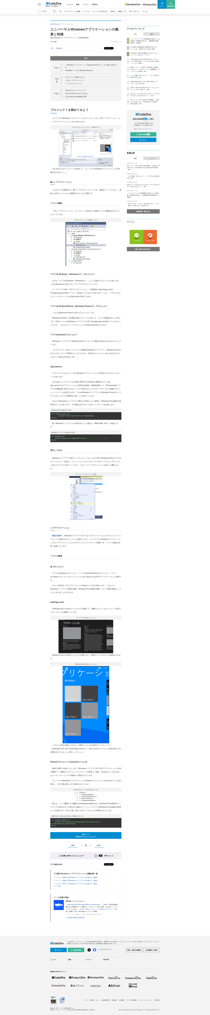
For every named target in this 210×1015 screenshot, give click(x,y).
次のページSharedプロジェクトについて (86, 835)
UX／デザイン (134, 11)
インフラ (86, 11)
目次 (85, 58)
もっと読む (57, 886)
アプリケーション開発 (72, 11)
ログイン (144, 140)
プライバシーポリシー (145, 1000)
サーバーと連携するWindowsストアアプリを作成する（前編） (76, 880)
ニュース (70, 4)
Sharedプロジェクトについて (75, 90)
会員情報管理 (105, 1000)
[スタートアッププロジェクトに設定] (85, 497)
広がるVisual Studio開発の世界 (76, 96)
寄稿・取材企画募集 (134, 950)
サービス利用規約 (131, 1000)
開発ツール (122, 11)
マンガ (145, 11)
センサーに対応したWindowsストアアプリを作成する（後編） (76, 883)
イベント (85, 4)
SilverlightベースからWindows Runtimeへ (79, 70)
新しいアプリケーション (75, 80)
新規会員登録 (144, 134)
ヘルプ (86, 1000)
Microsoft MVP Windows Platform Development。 (84, 904)
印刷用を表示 (57, 864)
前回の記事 (56, 535)
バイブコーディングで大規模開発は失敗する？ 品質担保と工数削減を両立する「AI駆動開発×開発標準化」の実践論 (145, 41)
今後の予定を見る (144, 249)
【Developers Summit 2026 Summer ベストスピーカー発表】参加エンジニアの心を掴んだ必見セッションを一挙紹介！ (144, 61)
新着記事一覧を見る (143, 211)
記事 (77, 4)
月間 (151, 34)
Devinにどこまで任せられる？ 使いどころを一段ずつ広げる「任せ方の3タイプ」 (144, 94)
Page (56, 67)
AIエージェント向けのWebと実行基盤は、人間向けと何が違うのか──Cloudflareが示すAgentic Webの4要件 (144, 102)
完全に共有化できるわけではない (76, 93)
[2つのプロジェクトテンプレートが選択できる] (86, 148)
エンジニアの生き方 (100, 11)
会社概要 (121, 1000)
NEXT (98, 845)
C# (52, 48)
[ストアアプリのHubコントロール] (86, 636)
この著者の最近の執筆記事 (75, 917)
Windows (59, 48)
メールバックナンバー (144, 129)
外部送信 (157, 1000)
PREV (73, 845)
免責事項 (114, 1000)
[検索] (54, 11)
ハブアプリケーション (74, 83)
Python (112, 11)
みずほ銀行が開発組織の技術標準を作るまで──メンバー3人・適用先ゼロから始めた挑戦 (144, 48)
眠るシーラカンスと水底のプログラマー (99, 909)
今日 (135, 34)
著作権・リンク (94, 1000)
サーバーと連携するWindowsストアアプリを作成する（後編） (76, 877)
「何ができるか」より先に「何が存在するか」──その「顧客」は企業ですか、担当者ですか (143, 204)
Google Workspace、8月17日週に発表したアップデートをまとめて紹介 (144, 82)
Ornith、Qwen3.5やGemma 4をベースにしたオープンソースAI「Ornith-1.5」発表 (145, 88)
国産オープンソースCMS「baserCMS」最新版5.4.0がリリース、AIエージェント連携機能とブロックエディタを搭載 (144, 69)
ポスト (109, 48)
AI (60, 11)
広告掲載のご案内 (151, 950)
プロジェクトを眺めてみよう (75, 77)
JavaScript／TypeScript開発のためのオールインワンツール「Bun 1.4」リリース (144, 54)
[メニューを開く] (39, 4)
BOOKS (94, 4)
